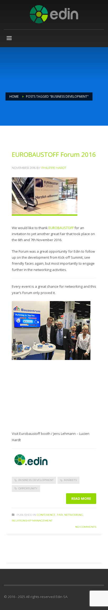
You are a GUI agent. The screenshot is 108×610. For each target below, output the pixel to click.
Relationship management (32, 520)
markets (70, 480)
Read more (81, 498)
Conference (46, 515)
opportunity (27, 488)
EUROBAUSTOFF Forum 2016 (54, 154)
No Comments (85, 527)
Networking (73, 515)
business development (35, 480)
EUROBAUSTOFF (61, 227)
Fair (60, 515)
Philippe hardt (53, 168)
